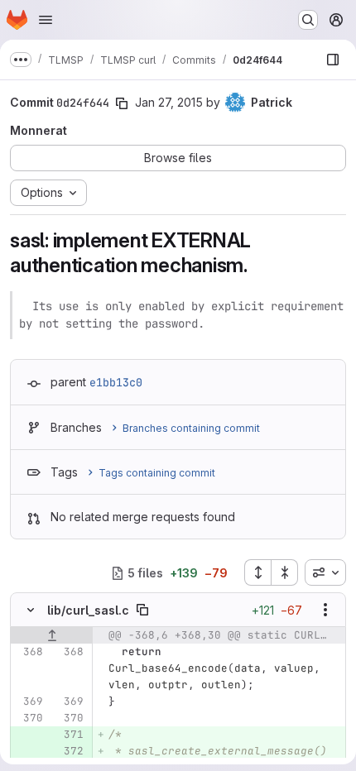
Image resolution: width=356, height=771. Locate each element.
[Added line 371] (69, 734)
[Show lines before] (52, 635)
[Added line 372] (69, 751)
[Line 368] (29, 652)
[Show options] (325, 610)
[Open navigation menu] (45, 20)
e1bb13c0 (115, 382)
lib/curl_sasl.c (88, 610)
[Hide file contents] (31, 610)
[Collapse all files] (285, 572)
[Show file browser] (333, 59)
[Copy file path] (142, 610)
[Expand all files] (257, 572)
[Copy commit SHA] (122, 103)
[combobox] (325, 572)
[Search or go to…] (308, 20)
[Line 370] (29, 718)
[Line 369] (29, 701)
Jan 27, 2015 (169, 102)
